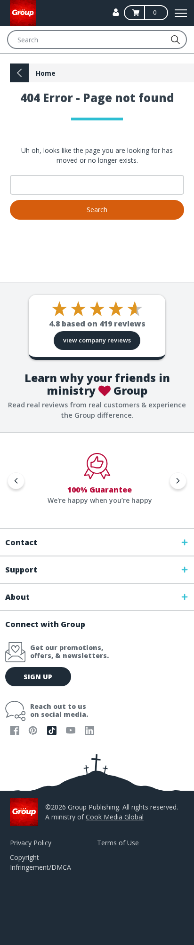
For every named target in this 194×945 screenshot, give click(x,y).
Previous (16, 480)
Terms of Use (118, 842)
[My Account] (115, 12)
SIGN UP (38, 676)
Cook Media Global (115, 816)
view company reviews (97, 340)
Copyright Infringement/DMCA (40, 862)
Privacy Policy (30, 842)
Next (178, 480)
